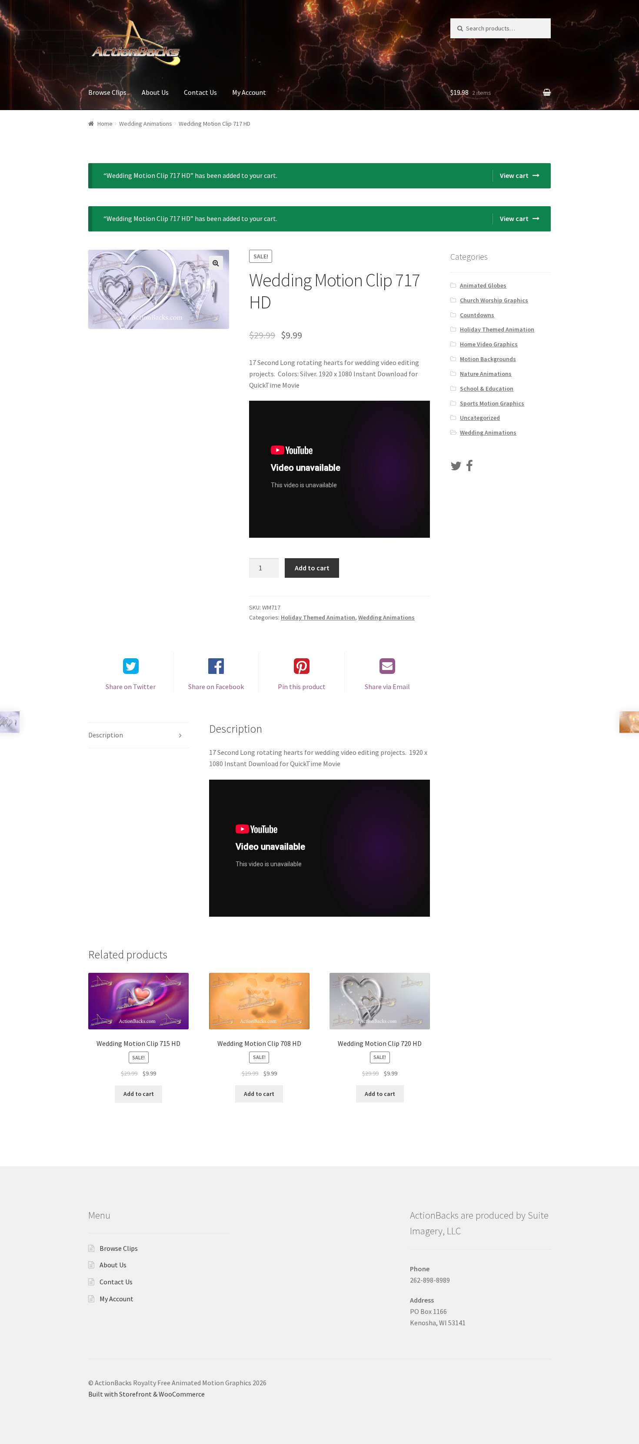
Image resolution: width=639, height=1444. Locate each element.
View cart (514, 175)
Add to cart (312, 567)
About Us (155, 92)
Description (105, 734)
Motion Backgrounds (488, 359)
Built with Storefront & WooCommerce (146, 1394)
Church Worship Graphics (494, 300)
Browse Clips (107, 92)
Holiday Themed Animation (318, 617)
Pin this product (302, 686)
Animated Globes (483, 285)
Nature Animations (486, 374)
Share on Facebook (216, 686)
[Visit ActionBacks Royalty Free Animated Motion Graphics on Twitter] (456, 468)
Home (105, 123)
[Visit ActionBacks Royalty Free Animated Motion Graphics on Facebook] (469, 468)
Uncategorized (480, 418)
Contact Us (200, 92)
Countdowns (477, 315)
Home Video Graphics (489, 344)
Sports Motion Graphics (492, 403)
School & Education (486, 388)
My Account (249, 92)
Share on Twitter (131, 686)
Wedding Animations (145, 123)
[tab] (138, 735)
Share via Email (387, 686)
